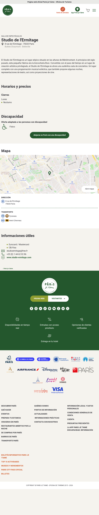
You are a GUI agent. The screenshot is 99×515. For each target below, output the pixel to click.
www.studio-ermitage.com (19, 257)
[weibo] (63, 308)
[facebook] (31, 308)
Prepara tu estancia (11, 418)
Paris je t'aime (8, 268)
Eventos (5, 414)
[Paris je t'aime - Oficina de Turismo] (8, 10)
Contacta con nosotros (46, 422)
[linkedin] (40, 308)
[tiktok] (45, 308)
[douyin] (58, 308)
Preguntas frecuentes (78, 423)
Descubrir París (8, 406)
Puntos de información (45, 410)
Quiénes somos (41, 406)
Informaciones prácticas (46, 418)
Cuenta (70, 419)
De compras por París (11, 433)
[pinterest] (49, 308)
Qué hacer (6, 410)
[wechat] (54, 308)
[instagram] (36, 308)
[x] (67, 308)
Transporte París (9, 441)
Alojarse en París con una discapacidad (50, 135)
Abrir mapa (89, 189)
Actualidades (40, 414)
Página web (39, 298)
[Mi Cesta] (88, 10)
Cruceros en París (10, 422)
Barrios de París (9, 437)
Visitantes (57, 298)
